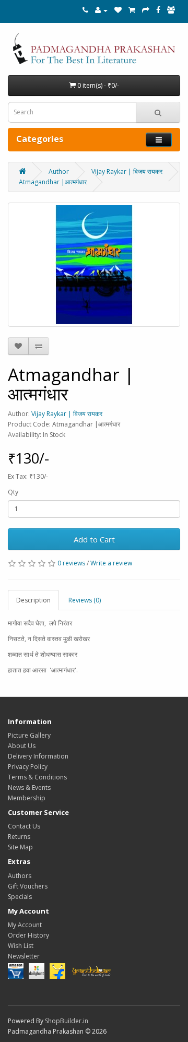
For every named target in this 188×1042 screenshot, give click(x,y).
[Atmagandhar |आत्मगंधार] (94, 265)
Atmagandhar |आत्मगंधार (53, 181)
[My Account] (101, 10)
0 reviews (71, 563)
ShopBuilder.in (66, 1020)
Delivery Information (38, 756)
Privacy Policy (28, 766)
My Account (25, 924)
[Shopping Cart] (131, 10)
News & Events (29, 787)
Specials (20, 896)
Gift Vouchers (28, 886)
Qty (13, 492)
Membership (26, 798)
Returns (19, 836)
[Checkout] (145, 10)
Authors (19, 875)
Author (59, 171)
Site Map (20, 847)
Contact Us (24, 826)
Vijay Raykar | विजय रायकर (126, 171)
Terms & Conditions (37, 777)
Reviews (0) (84, 600)
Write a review (111, 563)
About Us (22, 745)
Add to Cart (94, 539)
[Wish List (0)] (118, 10)
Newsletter (24, 956)
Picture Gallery (29, 735)
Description (33, 600)
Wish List (20, 945)
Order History (28, 935)
